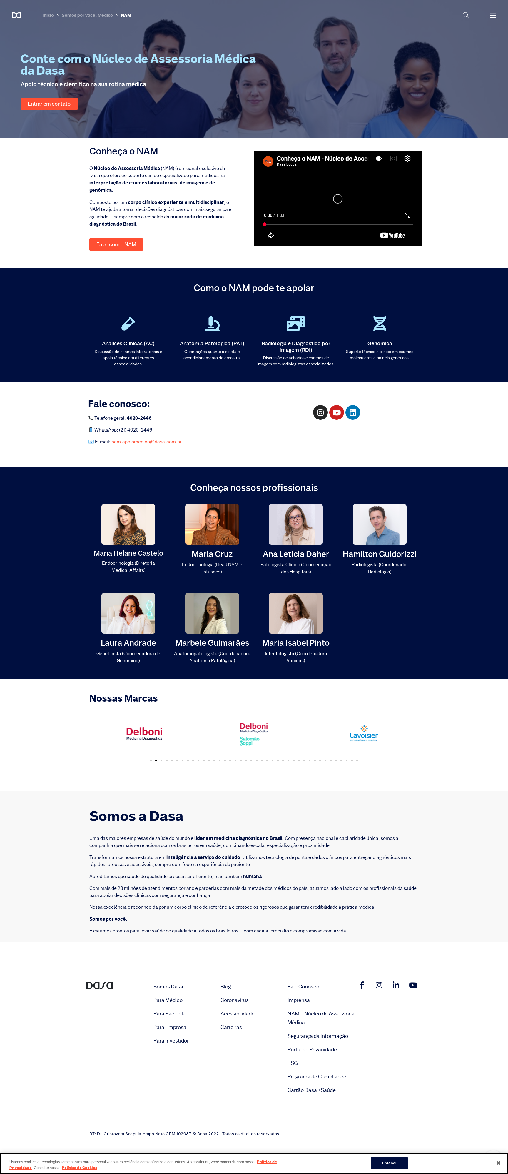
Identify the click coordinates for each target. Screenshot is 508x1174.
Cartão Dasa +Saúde (312, 1090)
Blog (225, 986)
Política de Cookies (79, 1167)
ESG (293, 1063)
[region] (254, 1163)
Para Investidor (171, 1040)
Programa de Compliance (317, 1076)
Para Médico (168, 1000)
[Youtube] (413, 984)
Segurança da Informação (318, 1036)
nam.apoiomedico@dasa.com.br (146, 442)
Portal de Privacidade (312, 1049)
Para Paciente (169, 1013)
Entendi (389, 1162)
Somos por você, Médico (87, 15)
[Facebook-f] (362, 984)
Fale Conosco (303, 986)
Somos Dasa (168, 986)
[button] (49, 104)
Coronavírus (234, 1000)
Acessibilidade (237, 1013)
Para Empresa (169, 1027)
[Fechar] (498, 1162)
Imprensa (299, 1000)
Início (48, 15)
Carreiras (231, 1027)
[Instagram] (379, 984)
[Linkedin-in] (396, 984)
